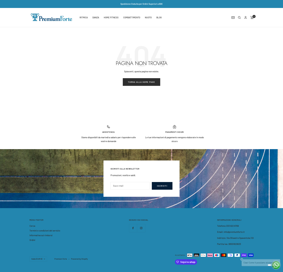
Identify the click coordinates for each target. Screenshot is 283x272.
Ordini (32, 240)
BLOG (159, 17)
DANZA (95, 17)
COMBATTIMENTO (131, 17)
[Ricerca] (239, 17)
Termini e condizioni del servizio (44, 230)
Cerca (32, 226)
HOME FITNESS (111, 17)
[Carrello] (252, 17)
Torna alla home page (141, 82)
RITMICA (84, 17)
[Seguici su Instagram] (141, 228)
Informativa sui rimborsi (40, 235)
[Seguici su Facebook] (133, 228)
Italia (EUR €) (36, 259)
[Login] (245, 17)
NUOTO (148, 17)
